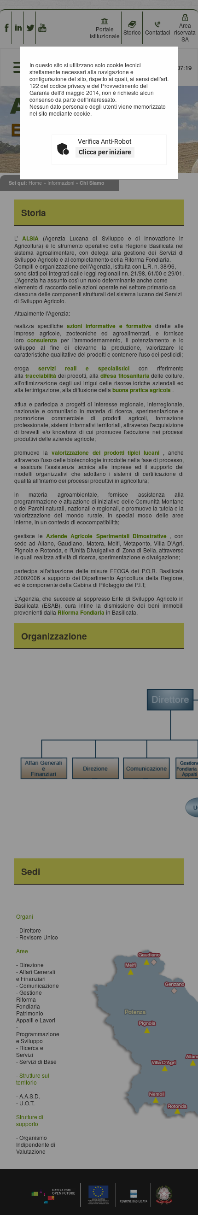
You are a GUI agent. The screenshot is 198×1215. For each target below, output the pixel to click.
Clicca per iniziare (105, 152)
